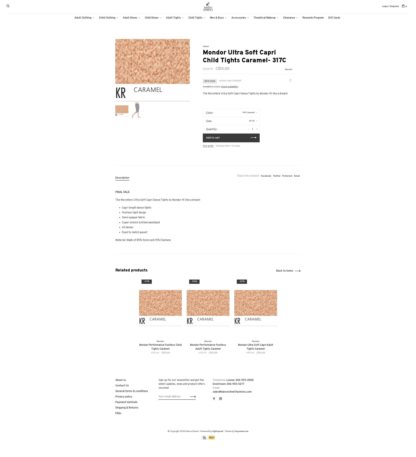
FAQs (118, 413)
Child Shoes (152, 18)
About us (120, 380)
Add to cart (213, 138)
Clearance (289, 18)
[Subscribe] (192, 396)
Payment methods (126, 402)
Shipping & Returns (126, 408)
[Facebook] (214, 399)
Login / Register (390, 6)
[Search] (8, 6)
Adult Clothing (82, 18)
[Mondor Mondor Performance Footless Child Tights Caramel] (160, 307)
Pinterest (287, 176)
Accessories (238, 18)
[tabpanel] (152, 70)
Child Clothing (107, 18)
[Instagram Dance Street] (220, 399)
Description (122, 178)
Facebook (266, 176)
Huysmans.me (241, 431)
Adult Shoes (130, 18)
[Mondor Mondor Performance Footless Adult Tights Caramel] (208, 307)
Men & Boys (217, 18)
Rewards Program (313, 18)
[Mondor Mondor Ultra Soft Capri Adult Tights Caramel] (255, 307)
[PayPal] (212, 438)
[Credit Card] (204, 438)
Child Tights (195, 18)
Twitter (277, 176)
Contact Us (122, 385)
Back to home (284, 271)
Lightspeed (217, 431)
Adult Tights (173, 18)
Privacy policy (123, 396)
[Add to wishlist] (290, 81)
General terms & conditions (131, 391)
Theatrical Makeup (265, 18)
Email (297, 176)
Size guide (208, 146)
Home (206, 46)
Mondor (288, 69)
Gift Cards (334, 18)
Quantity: (211, 129)
